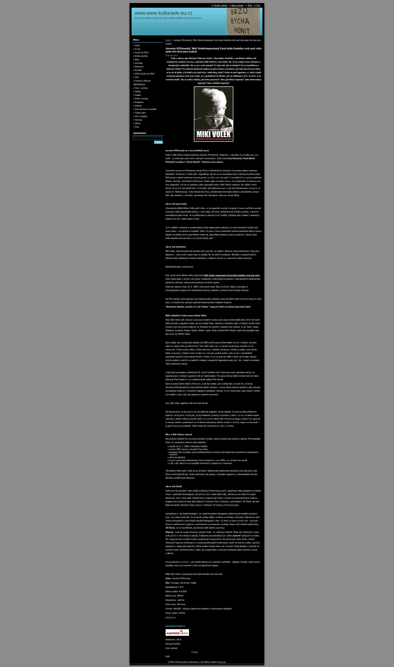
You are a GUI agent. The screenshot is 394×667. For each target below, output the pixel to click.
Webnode (222, 662)
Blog (137, 59)
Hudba (138, 95)
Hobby (138, 91)
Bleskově (139, 66)
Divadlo (138, 70)
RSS (250, 5)
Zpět (167, 656)
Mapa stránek (237, 5)
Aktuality (139, 63)
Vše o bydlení (141, 116)
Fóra (137, 127)
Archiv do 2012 (141, 52)
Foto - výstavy (141, 88)
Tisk (258, 5)
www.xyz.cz (170, 617)
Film (137, 77)
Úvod (167, 40)
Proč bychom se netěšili (146, 109)
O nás (137, 49)
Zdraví (138, 123)
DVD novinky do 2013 (144, 74)
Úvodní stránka (220, 5)
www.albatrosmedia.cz (175, 626)
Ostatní (138, 106)
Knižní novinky (141, 98)
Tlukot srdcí (140, 113)
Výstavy (138, 120)
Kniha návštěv (141, 56)
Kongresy (139, 102)
